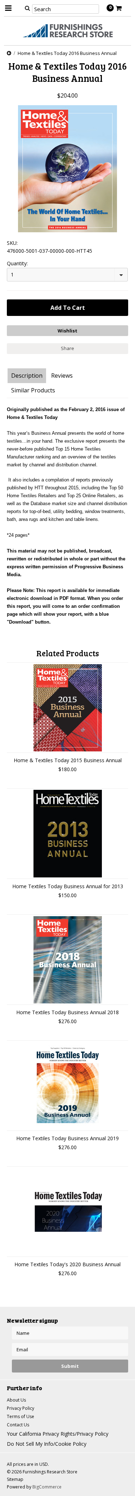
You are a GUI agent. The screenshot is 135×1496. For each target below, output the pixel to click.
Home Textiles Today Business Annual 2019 (67, 1138)
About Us (16, 1400)
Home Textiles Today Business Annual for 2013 (67, 886)
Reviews (62, 375)
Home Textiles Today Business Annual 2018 (67, 1012)
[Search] (27, 8)
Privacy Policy (20, 1408)
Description (26, 375)
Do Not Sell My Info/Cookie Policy (46, 1443)
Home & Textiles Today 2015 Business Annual (68, 760)
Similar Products (33, 390)
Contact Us (18, 1425)
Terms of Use (20, 1416)
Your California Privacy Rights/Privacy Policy (57, 1433)
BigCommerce (47, 1487)
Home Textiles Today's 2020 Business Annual (67, 1264)
